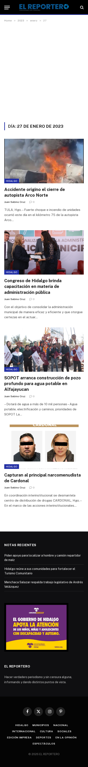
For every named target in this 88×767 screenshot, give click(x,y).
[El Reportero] (44, 7)
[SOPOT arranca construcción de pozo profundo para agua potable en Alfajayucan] (44, 349)
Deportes (43, 737)
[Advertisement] (44, 76)
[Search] (81, 7)
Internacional (24, 731)
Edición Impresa (19, 737)
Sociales (64, 731)
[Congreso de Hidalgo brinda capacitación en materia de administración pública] (44, 252)
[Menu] (7, 7)
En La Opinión (66, 737)
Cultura (46, 731)
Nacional (60, 725)
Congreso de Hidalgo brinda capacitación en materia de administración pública (33, 286)
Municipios (40, 725)
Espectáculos (44, 743)
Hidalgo (11, 181)
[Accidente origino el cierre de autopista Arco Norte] (44, 161)
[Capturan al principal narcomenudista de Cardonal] (44, 447)
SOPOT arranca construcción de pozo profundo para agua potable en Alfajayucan (42, 383)
